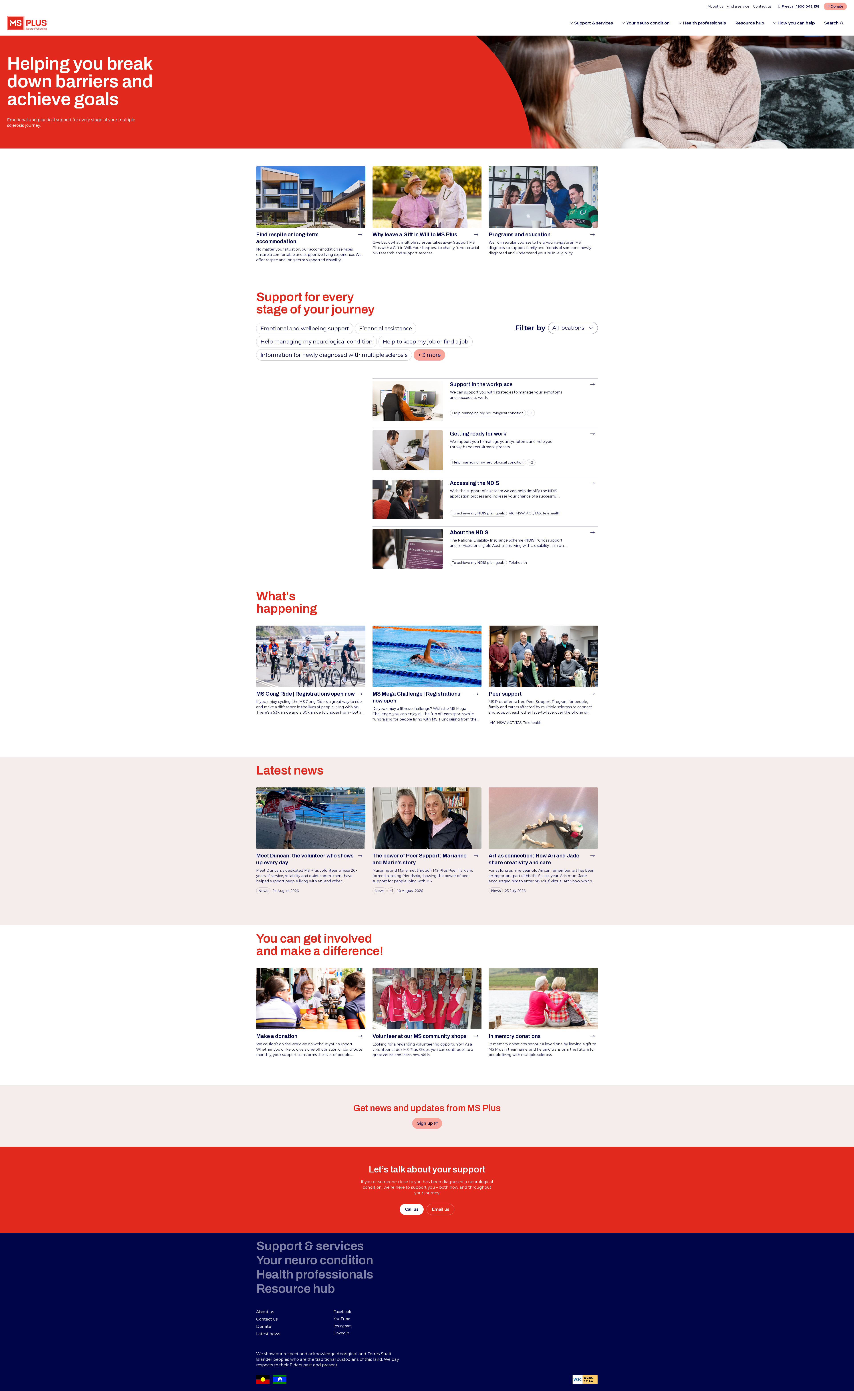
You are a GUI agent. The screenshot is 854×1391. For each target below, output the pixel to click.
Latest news (268, 1333)
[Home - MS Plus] (27, 23)
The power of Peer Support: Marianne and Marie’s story (420, 859)
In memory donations (515, 1036)
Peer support (505, 694)
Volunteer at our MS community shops (420, 1036)
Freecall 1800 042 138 (800, 6)
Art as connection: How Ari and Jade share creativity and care (534, 859)
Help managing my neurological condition (316, 341)
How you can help (796, 23)
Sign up (429, 1124)
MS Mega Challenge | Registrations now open (416, 697)
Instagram (343, 1326)
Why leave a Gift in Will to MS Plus (415, 234)
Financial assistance (385, 328)
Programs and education (519, 234)
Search (831, 23)
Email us (440, 1209)
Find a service (738, 6)
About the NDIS (469, 532)
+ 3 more (429, 355)
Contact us (762, 6)
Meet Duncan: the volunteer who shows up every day (305, 859)
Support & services (593, 23)
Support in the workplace (481, 384)
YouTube (342, 1319)
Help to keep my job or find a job (425, 341)
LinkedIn (341, 1333)
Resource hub (749, 23)
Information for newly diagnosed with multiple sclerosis (334, 355)
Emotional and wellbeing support (304, 328)
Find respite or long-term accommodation (287, 238)
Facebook (342, 1312)
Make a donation (276, 1036)
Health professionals (704, 23)
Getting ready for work (478, 434)
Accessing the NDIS (474, 483)
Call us (412, 1209)
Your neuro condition (648, 23)
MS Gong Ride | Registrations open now (305, 694)
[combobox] (573, 328)
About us (715, 6)
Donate (837, 6)
